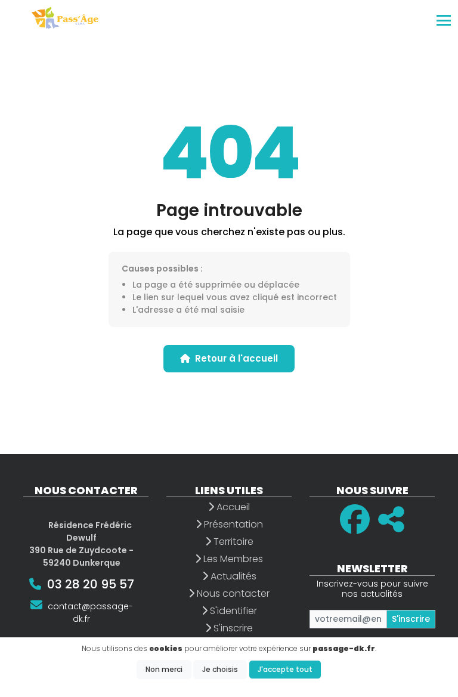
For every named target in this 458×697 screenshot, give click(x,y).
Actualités (232, 576)
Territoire (232, 541)
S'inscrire (232, 628)
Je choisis (220, 669)
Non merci (164, 669)
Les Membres (232, 559)
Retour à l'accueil (236, 358)
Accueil (232, 507)
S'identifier (232, 611)
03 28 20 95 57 (90, 584)
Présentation (232, 524)
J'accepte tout (285, 669)
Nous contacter (232, 593)
